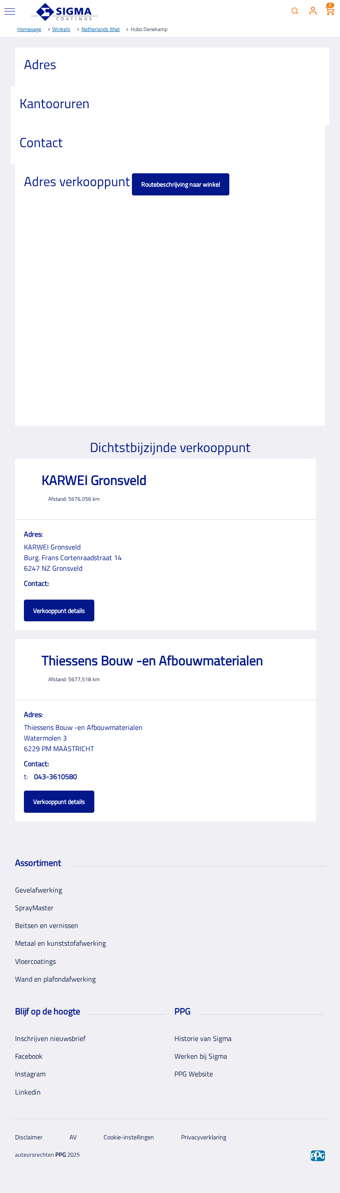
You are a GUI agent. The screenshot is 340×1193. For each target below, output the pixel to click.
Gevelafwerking (38, 890)
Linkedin (28, 1092)
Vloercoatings (35, 961)
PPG (60, 1154)
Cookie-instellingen (129, 1137)
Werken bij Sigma (200, 1056)
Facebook (28, 1056)
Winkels (61, 29)
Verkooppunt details (59, 610)
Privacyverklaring (203, 1137)
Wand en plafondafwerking (55, 979)
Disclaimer (28, 1137)
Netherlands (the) (100, 29)
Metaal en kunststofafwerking (60, 943)
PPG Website (193, 1073)
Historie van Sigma (203, 1038)
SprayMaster (34, 907)
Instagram (30, 1073)
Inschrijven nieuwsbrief (50, 1038)
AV (73, 1137)
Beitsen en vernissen (46, 925)
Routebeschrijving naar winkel (180, 184)
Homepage (29, 29)
